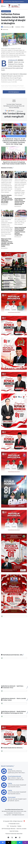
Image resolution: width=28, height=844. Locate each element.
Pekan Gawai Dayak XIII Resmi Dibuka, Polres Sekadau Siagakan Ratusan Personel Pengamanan (20, 231)
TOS (8, 826)
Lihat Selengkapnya (13, 92)
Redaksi (19, 826)
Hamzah (10, 769)
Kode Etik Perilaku (14, 831)
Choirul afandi (11, 797)
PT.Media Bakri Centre (14, 823)
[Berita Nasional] (14, 6)
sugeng (10, 783)
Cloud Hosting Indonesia (14, 776)
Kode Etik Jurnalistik (21, 828)
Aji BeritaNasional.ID (7, 27)
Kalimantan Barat (6, 11)
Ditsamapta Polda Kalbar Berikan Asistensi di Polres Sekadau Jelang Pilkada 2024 (20, 201)
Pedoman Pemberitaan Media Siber (14, 833)
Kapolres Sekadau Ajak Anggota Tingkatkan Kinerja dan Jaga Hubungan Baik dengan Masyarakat (7, 199)
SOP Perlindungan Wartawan (8, 828)
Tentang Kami (13, 826)
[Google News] (10, 111)
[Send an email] (12, 27)
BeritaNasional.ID (12, 60)
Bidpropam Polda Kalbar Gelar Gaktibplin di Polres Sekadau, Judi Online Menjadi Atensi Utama (7, 242)
